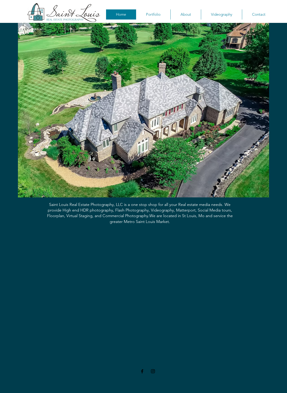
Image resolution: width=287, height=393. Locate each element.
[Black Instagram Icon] (153, 371)
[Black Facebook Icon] (142, 371)
